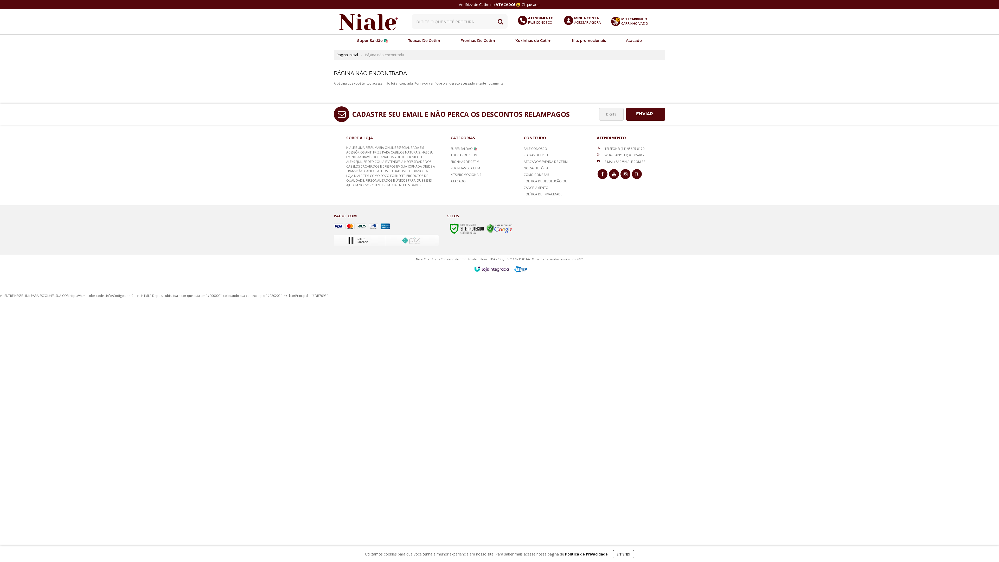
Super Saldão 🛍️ (464, 148)
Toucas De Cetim (464, 155)
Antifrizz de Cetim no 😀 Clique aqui (499, 4)
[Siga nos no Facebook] (602, 174)
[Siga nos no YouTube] (614, 174)
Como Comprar (536, 175)
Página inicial (347, 54)
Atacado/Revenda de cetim (546, 161)
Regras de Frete (536, 155)
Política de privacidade (543, 194)
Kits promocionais (466, 175)
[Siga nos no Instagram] (625, 174)
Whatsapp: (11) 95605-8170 (625, 155)
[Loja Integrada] (491, 269)
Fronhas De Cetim (465, 161)
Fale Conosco (535, 148)
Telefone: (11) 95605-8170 (624, 148)
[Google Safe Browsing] (499, 228)
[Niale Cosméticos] (369, 21)
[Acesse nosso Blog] (637, 174)
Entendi (623, 554)
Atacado (458, 181)
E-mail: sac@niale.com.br (624, 161)
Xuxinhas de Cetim (465, 168)
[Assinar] (645, 114)
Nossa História (536, 168)
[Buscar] (500, 21)
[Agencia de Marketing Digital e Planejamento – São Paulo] (520, 269)
